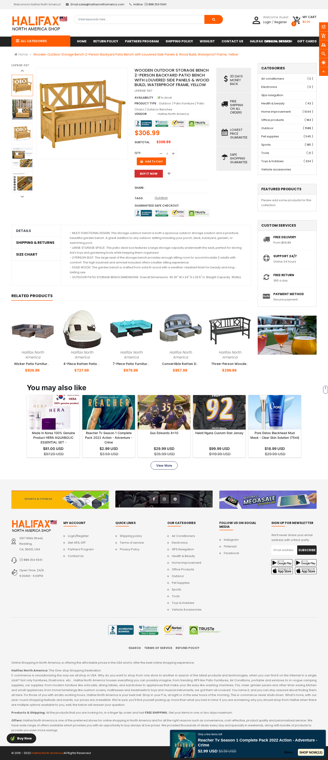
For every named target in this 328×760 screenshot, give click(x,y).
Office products (272, 120)
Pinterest (230, 546)
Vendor (141, 114)
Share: (139, 188)
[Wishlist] (169, 174)
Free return (283, 275)
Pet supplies (270, 136)
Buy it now (149, 174)
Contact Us (76, 556)
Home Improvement (186, 563)
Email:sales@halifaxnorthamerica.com (97, 4)
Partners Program (81, 549)
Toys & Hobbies (183, 603)
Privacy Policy (129, 549)
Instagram (231, 540)
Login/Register (78, 536)
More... (290, 752)
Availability (144, 97)
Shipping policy (131, 536)
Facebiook (231, 553)
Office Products (183, 569)
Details (23, 230)
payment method (288, 294)
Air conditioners (272, 79)
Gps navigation (272, 95)
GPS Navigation (183, 549)
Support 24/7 (285, 256)
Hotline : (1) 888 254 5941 (149, 4)
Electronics (269, 87)
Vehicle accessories (276, 169)
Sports (266, 145)
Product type (145, 103)
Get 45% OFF (77, 542)
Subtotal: (142, 142)
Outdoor (161, 198)
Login (267, 22)
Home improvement (276, 112)
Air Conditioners (183, 536)
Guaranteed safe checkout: (157, 205)
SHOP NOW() (311, 752)
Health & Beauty (183, 556)
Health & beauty (272, 103)
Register (280, 22)
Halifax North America (173, 114)
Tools (265, 153)
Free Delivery (284, 237)
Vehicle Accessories (186, 609)
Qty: (138, 153)
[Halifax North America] (34, 526)
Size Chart (26, 254)
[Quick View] (40, 351)
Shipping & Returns (35, 242)
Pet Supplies (181, 583)
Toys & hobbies (272, 161)
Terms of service (132, 542)
